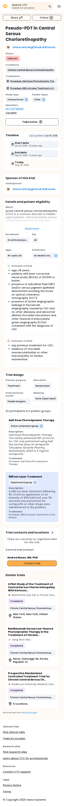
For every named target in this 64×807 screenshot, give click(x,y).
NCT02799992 (15, 109)
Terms (7, 791)
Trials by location (14, 738)
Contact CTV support (17, 772)
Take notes (30, 122)
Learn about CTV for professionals (25, 758)
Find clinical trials (14, 732)
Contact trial (32, 563)
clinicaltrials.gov (29, 712)
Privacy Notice (12, 785)
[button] (31, 70)
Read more (32, 228)
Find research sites (15, 752)
